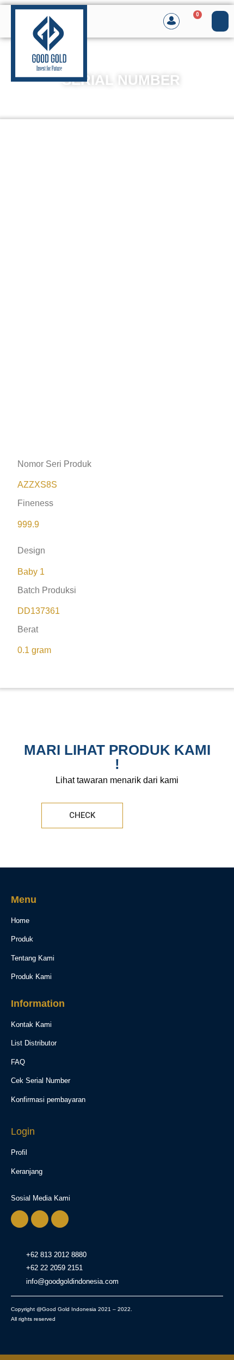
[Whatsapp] (19, 1219)
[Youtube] (60, 1219)
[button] (220, 21)
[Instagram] (39, 1219)
